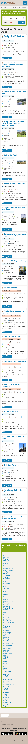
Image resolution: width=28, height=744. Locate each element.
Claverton (5, 580)
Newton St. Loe (7, 648)
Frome (5, 611)
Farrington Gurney (8, 607)
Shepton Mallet (7, 671)
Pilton (4, 660)
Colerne (5, 586)
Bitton (5, 565)
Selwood (5, 670)
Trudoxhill (6, 691)
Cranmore (6, 593)
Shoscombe (6, 673)
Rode (4, 666)
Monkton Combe (7, 645)
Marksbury (6, 639)
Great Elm (6, 612)
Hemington (6, 617)
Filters (8, 22)
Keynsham (6, 629)
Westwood (6, 697)
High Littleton (6, 619)
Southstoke (6, 674)
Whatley (5, 699)
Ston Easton (6, 681)
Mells (4, 642)
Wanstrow (6, 692)
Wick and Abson (7, 702)
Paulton (5, 658)
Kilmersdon (6, 630)
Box (4, 567)
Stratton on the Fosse (8, 684)
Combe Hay (6, 588)
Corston (5, 591)
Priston (5, 661)
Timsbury (5, 689)
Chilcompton (6, 578)
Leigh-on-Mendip (7, 632)
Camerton (6, 573)
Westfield (5, 696)
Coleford (5, 585)
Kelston (5, 627)
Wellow (5, 694)
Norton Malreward (8, 652)
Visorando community (7, 724)
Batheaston (6, 557)
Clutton (5, 581)
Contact (3, 721)
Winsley (5, 705)
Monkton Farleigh (8, 647)
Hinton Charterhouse (8, 622)
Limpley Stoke (7, 634)
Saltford (5, 668)
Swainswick (6, 686)
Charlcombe (6, 575)
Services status (9, 741)
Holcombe (6, 624)
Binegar (5, 563)
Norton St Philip (7, 653)
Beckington (6, 560)
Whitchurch (6, 701)
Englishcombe (7, 604)
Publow (5, 663)
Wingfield (5, 704)
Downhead (6, 598)
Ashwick (5, 554)
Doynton (5, 599)
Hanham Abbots (7, 616)
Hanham (5, 614)
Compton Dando (7, 590)
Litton (4, 635)
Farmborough (7, 606)
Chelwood (6, 576)
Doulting (5, 596)
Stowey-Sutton (7, 683)
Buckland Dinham (8, 570)
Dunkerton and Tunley (9, 601)
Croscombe (6, 594)
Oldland (5, 656)
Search (22, 22)
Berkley (5, 562)
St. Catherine (6, 676)
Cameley (5, 572)
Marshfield (6, 640)
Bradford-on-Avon (8, 568)
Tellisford (5, 687)
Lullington (6, 637)
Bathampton (6, 555)
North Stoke (6, 650)
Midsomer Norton (8, 643)
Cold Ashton (6, 583)
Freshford (5, 609)
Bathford (5, 558)
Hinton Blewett (7, 621)
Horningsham (7, 625)
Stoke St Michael (7, 679)
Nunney (5, 655)
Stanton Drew (6, 678)
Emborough (6, 603)
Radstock (5, 665)
